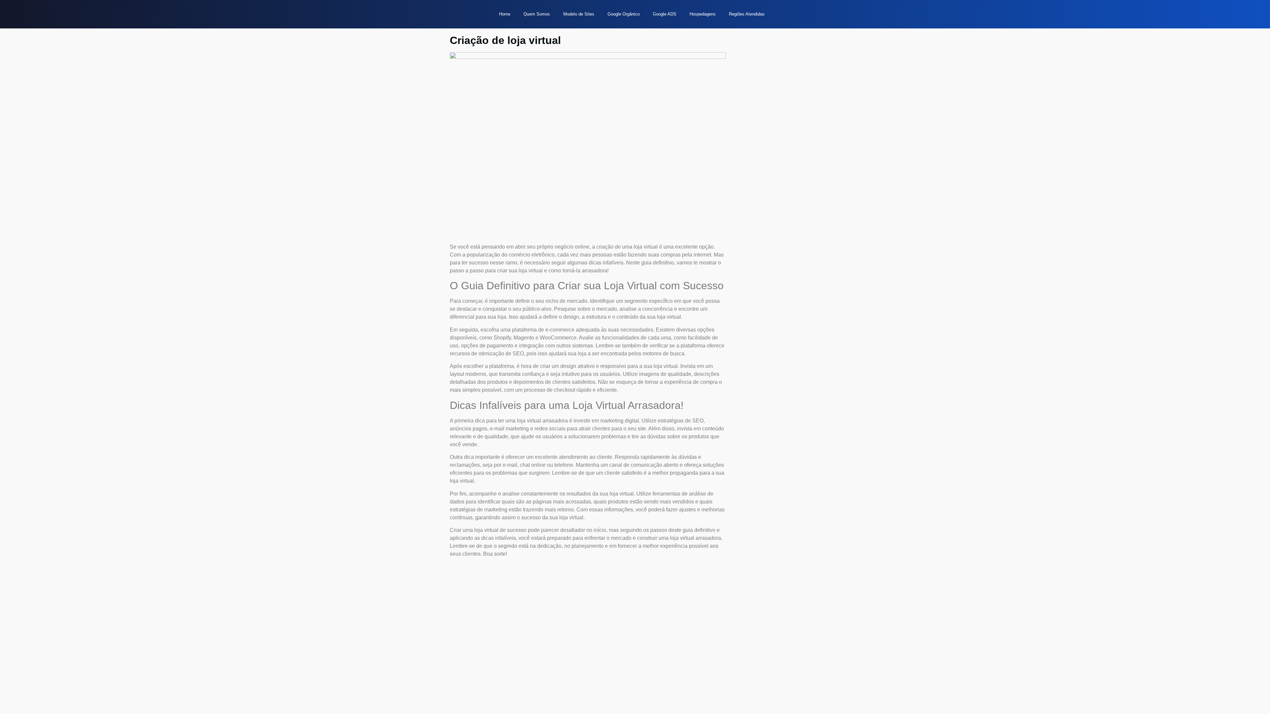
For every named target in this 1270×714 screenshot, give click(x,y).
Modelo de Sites (578, 14)
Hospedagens (703, 14)
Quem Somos (537, 14)
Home (504, 14)
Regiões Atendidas (747, 14)
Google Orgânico (624, 14)
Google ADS (664, 14)
